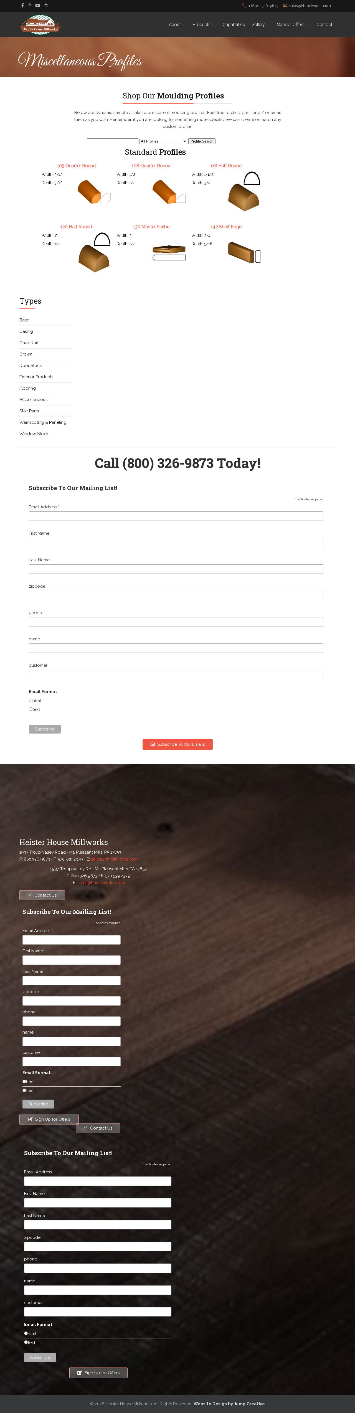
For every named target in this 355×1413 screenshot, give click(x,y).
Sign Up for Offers (52, 1119)
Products (202, 24)
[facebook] (22, 5)
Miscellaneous (33, 399)
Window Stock (34, 433)
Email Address (44, 507)
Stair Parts (29, 411)
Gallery (258, 24)
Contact (324, 24)
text (36, 709)
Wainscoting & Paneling (42, 422)
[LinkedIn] (45, 5)
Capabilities (234, 24)
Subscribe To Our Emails (180, 744)
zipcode (37, 586)
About (175, 24)
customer (38, 665)
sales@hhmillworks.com (310, 5)
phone (35, 612)
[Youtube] (37, 5)
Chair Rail (28, 342)
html (36, 700)
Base (24, 320)
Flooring (27, 388)
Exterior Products (36, 376)
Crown (25, 354)
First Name (39, 533)
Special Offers (291, 24)
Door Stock (30, 365)
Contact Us (45, 895)
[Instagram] (29, 5)
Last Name (39, 559)
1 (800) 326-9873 (263, 5)
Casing (26, 331)
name (34, 638)
